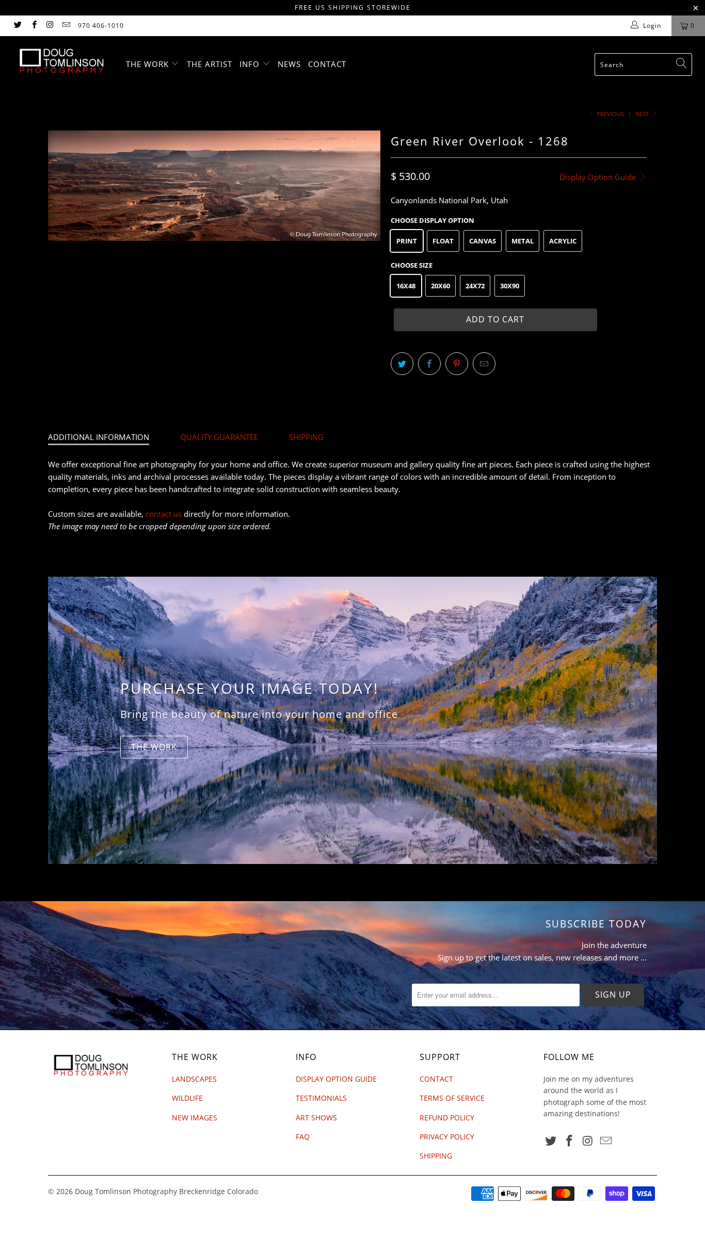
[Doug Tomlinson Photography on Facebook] (33, 25)
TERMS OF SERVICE (452, 1098)
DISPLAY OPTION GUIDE (336, 1079)
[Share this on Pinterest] (456, 363)
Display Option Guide (598, 177)
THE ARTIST (209, 64)
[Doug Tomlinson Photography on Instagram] (49, 25)
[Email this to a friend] (484, 363)
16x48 (405, 285)
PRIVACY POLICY (447, 1137)
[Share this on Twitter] (402, 363)
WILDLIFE (187, 1098)
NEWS (289, 64)
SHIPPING (306, 437)
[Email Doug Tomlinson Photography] (65, 25)
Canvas (482, 241)
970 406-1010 (101, 25)
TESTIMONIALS (321, 1098)
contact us (164, 514)
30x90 (509, 285)
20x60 (440, 285)
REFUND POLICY (447, 1117)
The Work (154, 747)
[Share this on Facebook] (429, 363)
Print (406, 241)
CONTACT (327, 64)
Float (443, 241)
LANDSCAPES (194, 1079)
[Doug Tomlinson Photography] (61, 61)
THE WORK (148, 64)
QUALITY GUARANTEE (219, 437)
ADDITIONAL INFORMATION (98, 437)
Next (642, 114)
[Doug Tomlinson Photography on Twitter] (17, 25)
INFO (250, 64)
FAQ (303, 1137)
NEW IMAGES (194, 1117)
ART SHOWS (316, 1117)
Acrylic (562, 241)
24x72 (475, 285)
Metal (522, 241)
